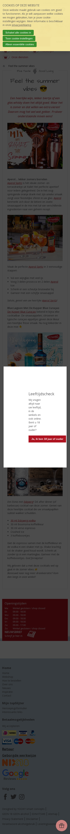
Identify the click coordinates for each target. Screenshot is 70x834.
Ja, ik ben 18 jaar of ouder (47, 438)
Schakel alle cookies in (18, 32)
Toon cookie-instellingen (19, 38)
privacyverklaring (21, 25)
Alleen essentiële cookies (19, 44)
